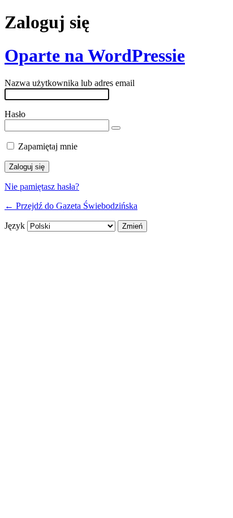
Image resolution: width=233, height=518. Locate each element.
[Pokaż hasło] (115, 128)
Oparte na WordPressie (95, 55)
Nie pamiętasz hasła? (42, 186)
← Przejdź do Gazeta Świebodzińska (71, 206)
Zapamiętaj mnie (47, 146)
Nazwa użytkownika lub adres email (70, 83)
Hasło (15, 114)
